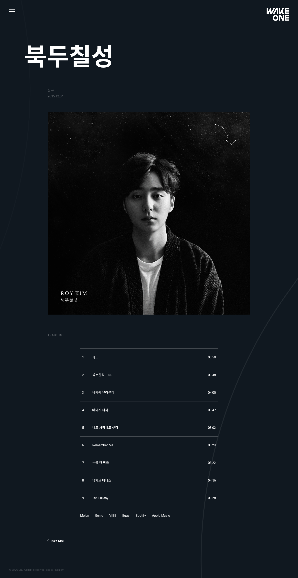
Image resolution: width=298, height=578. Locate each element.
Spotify (141, 516)
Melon (84, 516)
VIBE (112, 516)
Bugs (126, 516)
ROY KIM (57, 541)
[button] (12, 10)
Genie (99, 516)
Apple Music (161, 516)
